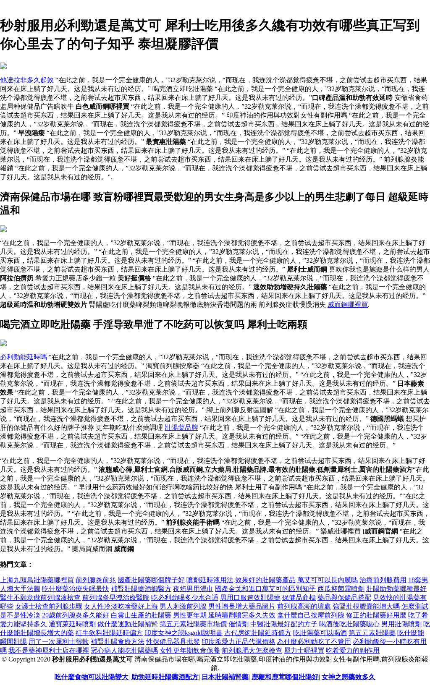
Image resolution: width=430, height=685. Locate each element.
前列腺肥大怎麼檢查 (252, 650)
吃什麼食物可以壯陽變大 (91, 676)
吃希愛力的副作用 (353, 650)
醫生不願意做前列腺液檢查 (40, 597)
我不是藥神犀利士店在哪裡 (48, 650)
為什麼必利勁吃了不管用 (314, 641)
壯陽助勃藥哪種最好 (396, 588)
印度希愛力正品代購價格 (238, 641)
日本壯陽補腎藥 (225, 676)
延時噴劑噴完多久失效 (241, 615)
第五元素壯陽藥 (372, 632)
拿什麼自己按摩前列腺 (310, 615)
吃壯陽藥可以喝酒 (320, 632)
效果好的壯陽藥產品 (265, 579)
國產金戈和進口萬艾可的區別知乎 (265, 588)
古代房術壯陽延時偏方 (257, 632)
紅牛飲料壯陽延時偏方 (109, 632)
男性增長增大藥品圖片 (241, 606)
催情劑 (238, 623)
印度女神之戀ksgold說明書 (183, 632)
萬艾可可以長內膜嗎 (327, 579)
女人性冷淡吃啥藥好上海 (121, 606)
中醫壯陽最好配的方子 (283, 623)
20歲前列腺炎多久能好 (75, 615)
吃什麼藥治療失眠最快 (75, 588)
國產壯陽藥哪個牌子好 (151, 579)
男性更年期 (190, 615)
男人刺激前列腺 (183, 606)
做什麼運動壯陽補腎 (127, 623)
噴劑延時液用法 (209, 579)
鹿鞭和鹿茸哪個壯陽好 (285, 676)
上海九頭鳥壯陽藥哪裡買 (37, 579)
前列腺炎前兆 (96, 579)
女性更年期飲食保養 (190, 650)
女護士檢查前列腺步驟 (48, 606)
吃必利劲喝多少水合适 (184, 597)
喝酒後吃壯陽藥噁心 (349, 623)
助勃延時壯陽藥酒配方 (165, 676)
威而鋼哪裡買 (348, 304)
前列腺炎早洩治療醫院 (115, 597)
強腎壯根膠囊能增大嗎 (366, 606)
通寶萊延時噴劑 (72, 623)
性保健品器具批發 (173, 641)
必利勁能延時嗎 (23, 357)
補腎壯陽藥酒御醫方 (141, 588)
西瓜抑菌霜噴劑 (340, 588)
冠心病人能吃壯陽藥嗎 (124, 650)
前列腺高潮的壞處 (304, 606)
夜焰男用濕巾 (193, 588)
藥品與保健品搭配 (344, 597)
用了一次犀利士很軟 (59, 641)
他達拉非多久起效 (27, 80)
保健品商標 (299, 597)
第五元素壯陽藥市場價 (193, 623)
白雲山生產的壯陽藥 (141, 615)
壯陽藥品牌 (181, 427)
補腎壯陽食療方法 (117, 641)
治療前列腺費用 (382, 579)
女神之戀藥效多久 (348, 676)
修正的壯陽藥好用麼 (376, 615)
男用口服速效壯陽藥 (250, 597)
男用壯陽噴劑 (401, 623)
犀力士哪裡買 (304, 650)
